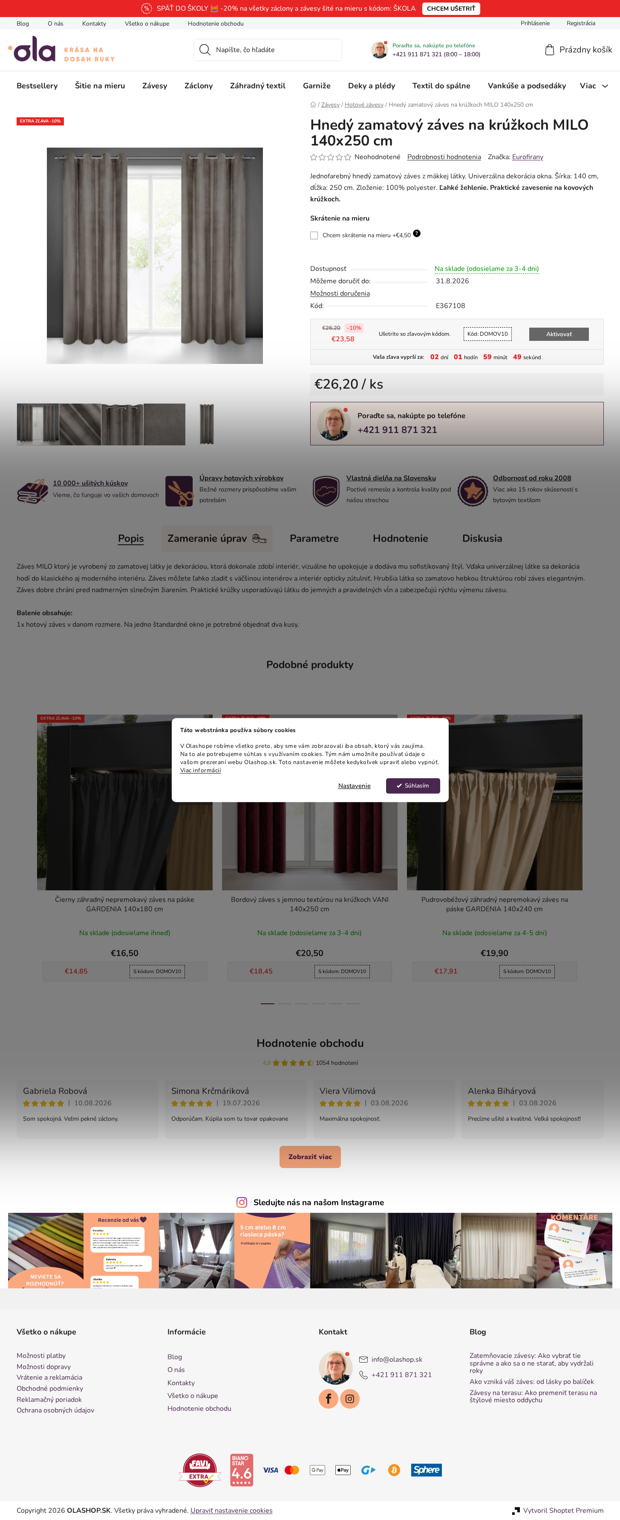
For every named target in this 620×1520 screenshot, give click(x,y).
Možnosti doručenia (340, 293)
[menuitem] (37, 85)
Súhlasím (417, 786)
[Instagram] (350, 1399)
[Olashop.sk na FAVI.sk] (200, 1469)
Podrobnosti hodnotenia (444, 157)
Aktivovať (559, 334)
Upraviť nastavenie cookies (231, 1510)
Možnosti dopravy (44, 1367)
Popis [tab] (131, 538)
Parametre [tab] (314, 538)
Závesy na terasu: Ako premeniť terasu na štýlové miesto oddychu (533, 1396)
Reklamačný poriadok (49, 1400)
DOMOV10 (487, 334)
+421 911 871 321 (397, 430)
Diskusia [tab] (482, 538)
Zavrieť (369, 459)
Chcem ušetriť (451, 9)
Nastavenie (354, 786)
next (597, 856)
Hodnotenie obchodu (216, 24)
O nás (55, 24)
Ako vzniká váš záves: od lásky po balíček (532, 1382)
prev (23, 856)
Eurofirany (527, 157)
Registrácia (581, 23)
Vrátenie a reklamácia (49, 1378)
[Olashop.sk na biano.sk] (242, 1469)
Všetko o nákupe (147, 24)
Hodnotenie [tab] (400, 538)
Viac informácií (200, 770)
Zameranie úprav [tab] (207, 538)
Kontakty (94, 24)
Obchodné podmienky (50, 1389)
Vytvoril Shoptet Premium (563, 1510)
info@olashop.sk (397, 1359)
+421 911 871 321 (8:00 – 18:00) (436, 55)
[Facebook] (328, 1399)
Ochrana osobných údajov (55, 1411)
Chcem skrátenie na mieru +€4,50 (370, 234)
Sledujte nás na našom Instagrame (319, 1202)
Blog (23, 24)
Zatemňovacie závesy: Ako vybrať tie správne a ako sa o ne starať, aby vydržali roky (532, 1363)
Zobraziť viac (310, 1157)
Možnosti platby (41, 1356)
